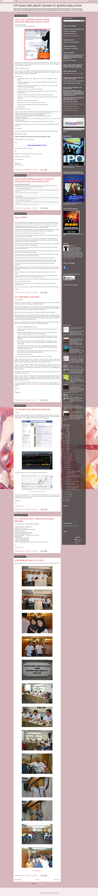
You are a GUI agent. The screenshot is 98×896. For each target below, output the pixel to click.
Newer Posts (18, 879)
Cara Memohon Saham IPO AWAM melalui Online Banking (76, 376)
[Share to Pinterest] (46, 170)
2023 (66, 433)
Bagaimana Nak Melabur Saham (77, 338)
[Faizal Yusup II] (64, 268)
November (68, 456)
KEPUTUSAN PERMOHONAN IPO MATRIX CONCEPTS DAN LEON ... (73, 476)
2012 (66, 498)
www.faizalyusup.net (19, 165)
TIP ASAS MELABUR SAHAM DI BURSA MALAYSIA (47, 5)
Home (37, 879)
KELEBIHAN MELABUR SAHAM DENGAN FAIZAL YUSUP (77, 357)
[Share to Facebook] (45, 170)
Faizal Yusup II (66, 265)
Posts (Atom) (40, 883)
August (68, 461)
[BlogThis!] (42, 170)
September (68, 459)
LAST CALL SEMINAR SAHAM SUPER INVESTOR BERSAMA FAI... (73, 472)
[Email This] (41, 170)
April (67, 469)
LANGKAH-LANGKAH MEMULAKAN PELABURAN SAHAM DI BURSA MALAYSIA (77, 367)
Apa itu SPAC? (21, 217)
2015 (66, 448)
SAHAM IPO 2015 (67, 404)
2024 (66, 431)
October (68, 457)
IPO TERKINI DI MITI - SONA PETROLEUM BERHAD (72, 487)
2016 (66, 446)
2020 (66, 438)
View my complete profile (68, 258)
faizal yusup (74, 245)
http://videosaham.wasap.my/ (70, 110)
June (67, 465)
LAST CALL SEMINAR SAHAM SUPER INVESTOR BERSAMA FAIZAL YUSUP (32, 20)
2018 (66, 442)
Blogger (56, 893)
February (68, 494)
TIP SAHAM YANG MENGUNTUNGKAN (32, 409)
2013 (66, 452)
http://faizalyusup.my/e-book (76, 73)
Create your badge (66, 269)
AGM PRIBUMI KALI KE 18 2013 (29, 560)
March (67, 492)
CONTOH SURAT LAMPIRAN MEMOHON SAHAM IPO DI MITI (76, 328)
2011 (66, 500)
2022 (66, 435)
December (68, 454)
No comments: (34, 169)
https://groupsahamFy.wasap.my (71, 35)
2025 (66, 429)
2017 (66, 444)
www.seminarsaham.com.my (35, 384)
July (67, 463)
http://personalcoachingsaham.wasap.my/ (73, 104)
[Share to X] (43, 170)
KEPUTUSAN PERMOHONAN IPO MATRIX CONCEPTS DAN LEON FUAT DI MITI (34, 180)
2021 (66, 437)
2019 (66, 440)
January (68, 496)
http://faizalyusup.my (78, 98)
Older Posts (56, 879)
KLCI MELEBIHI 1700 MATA (27, 297)
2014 (66, 450)
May (67, 467)
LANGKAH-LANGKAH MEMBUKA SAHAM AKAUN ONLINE (76, 412)
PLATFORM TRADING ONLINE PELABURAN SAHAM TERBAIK (77, 385)
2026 (66, 427)
